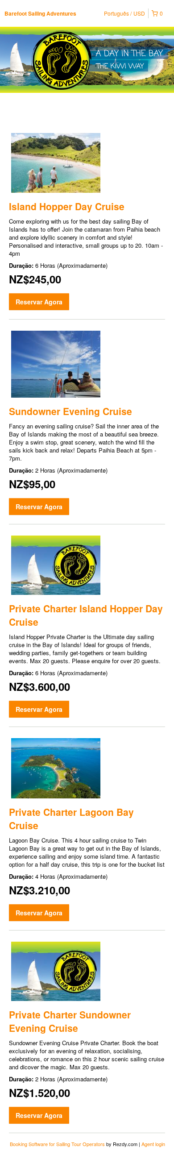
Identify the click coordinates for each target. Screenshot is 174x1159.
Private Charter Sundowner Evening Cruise (70, 1021)
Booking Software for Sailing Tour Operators (58, 1143)
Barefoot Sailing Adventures (40, 13)
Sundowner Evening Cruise (70, 411)
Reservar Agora (39, 301)
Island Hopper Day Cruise (66, 206)
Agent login (153, 1143)
